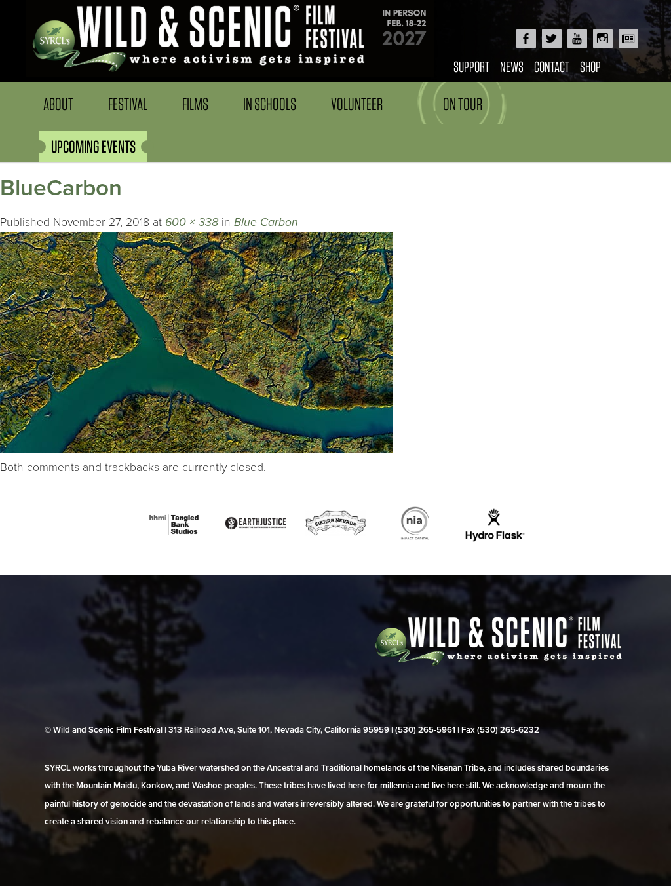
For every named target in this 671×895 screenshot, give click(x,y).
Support (471, 66)
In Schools (269, 104)
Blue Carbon (266, 222)
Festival (127, 104)
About (58, 104)
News (512, 66)
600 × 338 (191, 222)
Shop (590, 66)
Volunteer (357, 104)
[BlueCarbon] (196, 450)
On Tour (462, 104)
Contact (551, 66)
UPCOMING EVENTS (93, 146)
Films (195, 104)
